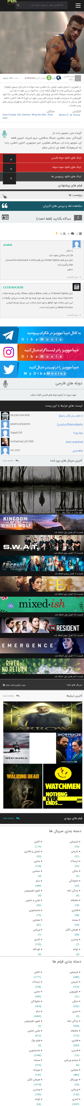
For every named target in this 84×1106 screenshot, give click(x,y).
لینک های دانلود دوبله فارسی (66, 158)
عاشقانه (74, 1031)
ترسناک (36, 982)
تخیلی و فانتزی (32, 851)
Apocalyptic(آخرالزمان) (70, 424)
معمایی (74, 1070)
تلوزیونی (73, 992)
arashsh (7, 244)
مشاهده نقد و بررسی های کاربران (62, 206)
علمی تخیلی (34, 1031)
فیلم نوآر (35, 1040)
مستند (37, 1060)
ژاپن (54, 78)
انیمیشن (74, 972)
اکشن (37, 972)
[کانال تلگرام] (42, 342)
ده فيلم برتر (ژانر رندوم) (71, 416)
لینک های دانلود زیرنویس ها (66, 176)
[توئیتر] (42, 376)
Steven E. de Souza (69, 115)
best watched (74, 442)
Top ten (78, 433)
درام (38, 1011)
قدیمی (74, 1050)
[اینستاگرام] (42, 359)
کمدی (75, 1099)
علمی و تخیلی (33, 900)
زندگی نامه (72, 1021)
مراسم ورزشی (71, 1060)
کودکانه (36, 949)
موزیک (36, 1070)
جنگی (75, 1001)
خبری (75, 1011)
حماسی (36, 871)
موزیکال (74, 1080)
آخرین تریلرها (74, 695)
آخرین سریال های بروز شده (66, 460)
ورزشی (74, 1090)
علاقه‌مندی (78, 451)
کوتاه (37, 1099)
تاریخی (74, 982)
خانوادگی (35, 1001)
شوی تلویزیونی (32, 1021)
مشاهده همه (8, 460)
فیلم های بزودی (73, 818)
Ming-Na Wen (39, 114)
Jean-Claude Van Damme (16, 114)
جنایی (37, 992)
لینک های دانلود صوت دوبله (66, 167)
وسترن (36, 1090)
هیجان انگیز (34, 1080)
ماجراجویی (34, 1050)
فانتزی (75, 1040)
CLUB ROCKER (13, 287)
